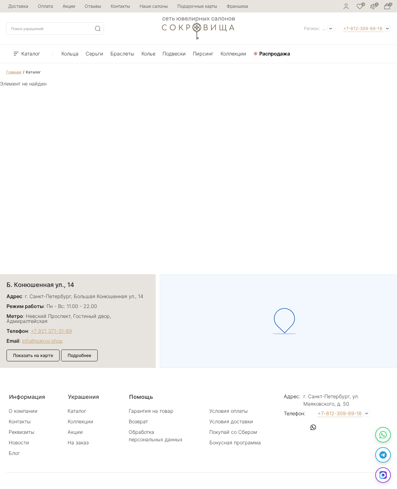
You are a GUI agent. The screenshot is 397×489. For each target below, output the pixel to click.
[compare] (373, 6)
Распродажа (274, 54)
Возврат (138, 421)
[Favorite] (360, 6)
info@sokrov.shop (42, 341)
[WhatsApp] (383, 435)
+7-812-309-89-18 (362, 28)
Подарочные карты (197, 6)
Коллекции (233, 54)
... (324, 28)
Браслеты (122, 54)
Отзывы (93, 6)
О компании (23, 411)
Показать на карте (33, 355)
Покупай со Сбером (233, 432)
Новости (19, 442)
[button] (288, 427)
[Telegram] (383, 455)
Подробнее (79, 355)
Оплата (45, 6)
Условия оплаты (228, 411)
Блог (14, 453)
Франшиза (237, 6)
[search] (97, 28)
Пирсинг (203, 54)
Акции (69, 6)
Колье (148, 54)
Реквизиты (21, 432)
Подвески (174, 54)
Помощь (141, 397)
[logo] (198, 38)
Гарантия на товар (151, 411)
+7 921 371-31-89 (51, 331)
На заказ (78, 442)
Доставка (18, 6)
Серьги (94, 54)
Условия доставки (231, 421)
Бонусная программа (235, 442)
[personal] (346, 6)
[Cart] (387, 6)
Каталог (30, 54)
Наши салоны (154, 6)
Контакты (120, 6)
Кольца (69, 54)
